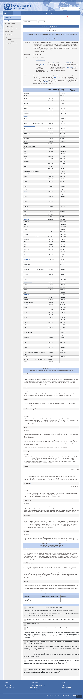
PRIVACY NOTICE (66, 695)
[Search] (79, 8)
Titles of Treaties (8, 34)
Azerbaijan (26, 111)
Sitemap (64, 689)
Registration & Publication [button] (27, 13)
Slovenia (25, 320)
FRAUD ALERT (57, 695)
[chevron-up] (80, 696)
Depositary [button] (16, 13)
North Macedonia (28, 282)
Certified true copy (40, 60)
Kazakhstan (26, 219)
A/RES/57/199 (68, 63)
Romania (26, 304)
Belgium (25, 116)
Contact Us (76, 1)
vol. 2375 (52, 63)
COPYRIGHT (49, 695)
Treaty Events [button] (52, 13)
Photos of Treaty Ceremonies (11, 29)
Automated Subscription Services (12, 43)
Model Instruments (9, 31)
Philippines (26, 294)
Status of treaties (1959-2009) (10, 40)
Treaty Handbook (34, 687)
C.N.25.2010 (42, 64)
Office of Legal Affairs (9, 687)
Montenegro (27, 259)
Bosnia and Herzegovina (29, 126)
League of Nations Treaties (11, 37)
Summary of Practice (34, 691)
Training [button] (45, 13)
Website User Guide (66, 687)
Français (70, 1)
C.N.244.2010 (69, 67)
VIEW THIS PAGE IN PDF (73, 17)
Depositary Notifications (10, 23)
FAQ (63, 685)
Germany (26, 191)
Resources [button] (38, 13)
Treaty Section (7, 685)
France (25, 184)
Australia (26, 106)
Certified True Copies (9, 26)
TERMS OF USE (75, 695)
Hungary (26, 209)
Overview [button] (9, 13)
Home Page (17, 6)
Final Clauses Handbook (35, 689)
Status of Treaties (8, 21)
